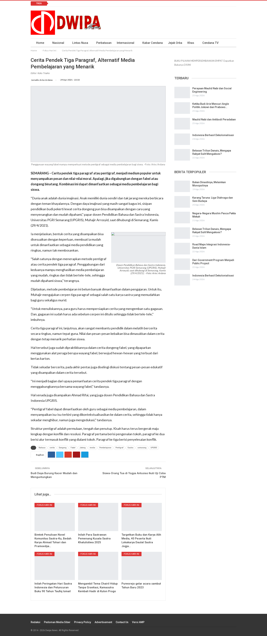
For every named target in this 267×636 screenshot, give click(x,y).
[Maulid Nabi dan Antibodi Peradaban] (182, 123)
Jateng (83, 448)
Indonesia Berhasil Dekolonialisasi (213, 135)
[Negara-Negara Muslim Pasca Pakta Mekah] (182, 217)
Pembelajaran (105, 448)
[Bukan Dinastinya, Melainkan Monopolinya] (182, 186)
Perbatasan (104, 43)
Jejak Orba (175, 43)
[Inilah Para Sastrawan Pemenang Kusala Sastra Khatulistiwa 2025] (98, 517)
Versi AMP (138, 622)
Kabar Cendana (152, 43)
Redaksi (35, 622)
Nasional (58, 43)
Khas (190, 43)
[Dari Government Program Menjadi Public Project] (182, 264)
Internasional (125, 43)
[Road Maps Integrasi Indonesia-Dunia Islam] (182, 248)
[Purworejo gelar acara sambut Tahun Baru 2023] (142, 566)
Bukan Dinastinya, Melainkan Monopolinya (78, 3)
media (92, 448)
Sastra (130, 448)
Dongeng (62, 448)
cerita (52, 448)
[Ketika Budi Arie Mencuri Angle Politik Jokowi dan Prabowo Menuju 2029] (182, 108)
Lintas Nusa (80, 43)
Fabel (73, 448)
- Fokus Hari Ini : (44, 505)
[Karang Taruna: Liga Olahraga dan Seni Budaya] (182, 202)
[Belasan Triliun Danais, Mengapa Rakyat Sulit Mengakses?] (182, 155)
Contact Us (122, 622)
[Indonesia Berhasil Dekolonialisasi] (182, 139)
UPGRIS (154, 448)
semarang (141, 448)
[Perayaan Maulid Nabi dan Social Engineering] (182, 92)
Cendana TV (210, 43)
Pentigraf (119, 448)
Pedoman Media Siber (57, 622)
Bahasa (42, 448)
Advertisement (103, 622)
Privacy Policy (82, 622)
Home (40, 43)
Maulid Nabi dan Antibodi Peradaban (214, 119)
